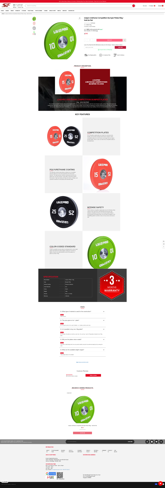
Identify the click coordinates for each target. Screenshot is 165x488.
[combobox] (78, 5)
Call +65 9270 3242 (64, 459)
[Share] (79, 18)
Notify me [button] (82, 433)
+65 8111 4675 (19, 5)
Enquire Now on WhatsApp (106, 49)
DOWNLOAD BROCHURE (83, 362)
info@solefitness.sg (53, 458)
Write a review (93, 375)
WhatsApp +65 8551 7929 (55, 461)
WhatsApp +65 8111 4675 (54, 459)
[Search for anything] (80, 5)
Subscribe (120, 47)
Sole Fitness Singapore (7, 484)
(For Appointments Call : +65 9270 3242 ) (60, 469)
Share (79, 18)
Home (3, 13)
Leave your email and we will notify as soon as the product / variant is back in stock (103, 44)
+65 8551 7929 (20, 7)
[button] (160, 5)
